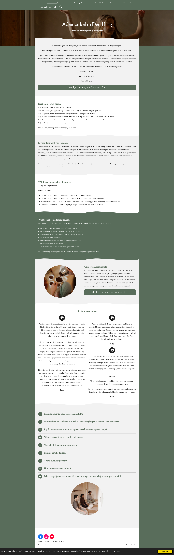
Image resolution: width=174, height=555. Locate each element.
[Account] (55, 7)
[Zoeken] (60, 7)
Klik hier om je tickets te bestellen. (92, 198)
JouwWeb (134, 545)
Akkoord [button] (165, 551)
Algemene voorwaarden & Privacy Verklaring (51, 541)
